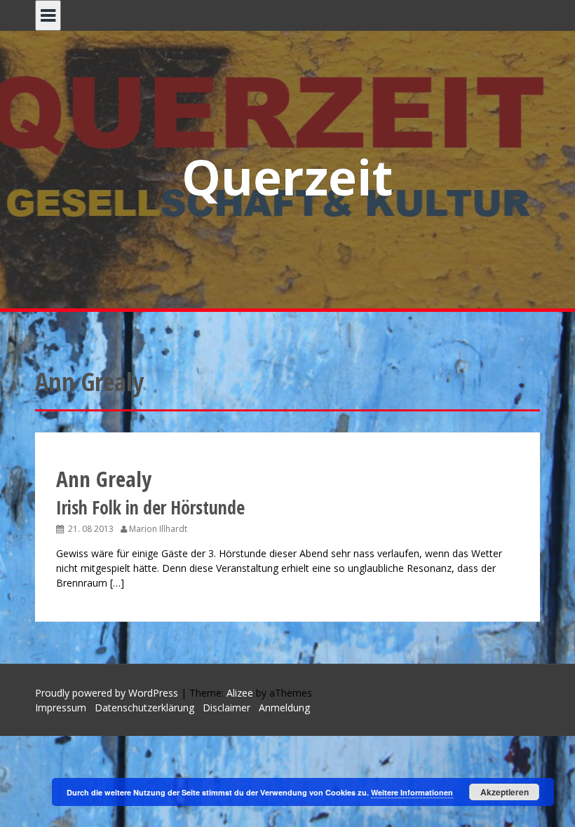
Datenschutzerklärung (144, 707)
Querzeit (287, 176)
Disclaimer (226, 707)
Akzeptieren (504, 792)
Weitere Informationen (412, 792)
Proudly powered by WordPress (106, 692)
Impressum (60, 707)
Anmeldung (284, 707)
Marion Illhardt (158, 529)
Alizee (239, 692)
